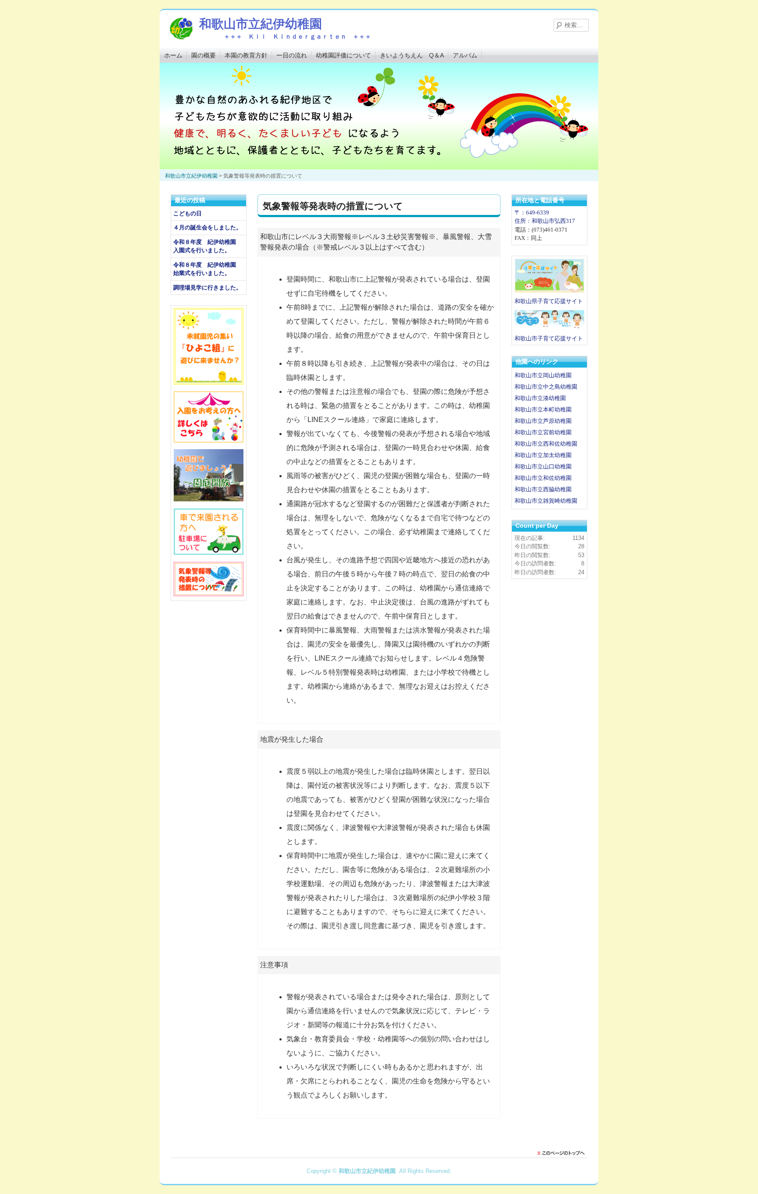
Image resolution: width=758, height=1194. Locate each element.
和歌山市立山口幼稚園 (543, 466)
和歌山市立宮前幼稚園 (543, 432)
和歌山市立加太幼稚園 (543, 455)
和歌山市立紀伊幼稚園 (260, 24)
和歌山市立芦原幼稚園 (543, 421)
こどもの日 (187, 213)
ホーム (173, 55)
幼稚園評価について (343, 55)
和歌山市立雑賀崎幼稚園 (546, 500)
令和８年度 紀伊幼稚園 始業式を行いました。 (207, 269)
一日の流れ (291, 55)
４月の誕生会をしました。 (207, 227)
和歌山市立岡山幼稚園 (543, 375)
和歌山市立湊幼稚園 (540, 398)
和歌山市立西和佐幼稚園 (546, 443)
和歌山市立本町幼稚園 (543, 409)
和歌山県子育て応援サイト (549, 301)
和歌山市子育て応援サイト (549, 338)
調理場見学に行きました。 (207, 287)
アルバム (465, 55)
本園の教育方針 (246, 55)
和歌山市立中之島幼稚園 (546, 386)
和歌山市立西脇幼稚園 (543, 489)
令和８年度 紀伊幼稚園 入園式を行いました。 (207, 246)
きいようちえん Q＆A (412, 55)
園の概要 (203, 55)
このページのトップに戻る (563, 1153)
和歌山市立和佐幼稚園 (543, 478)
